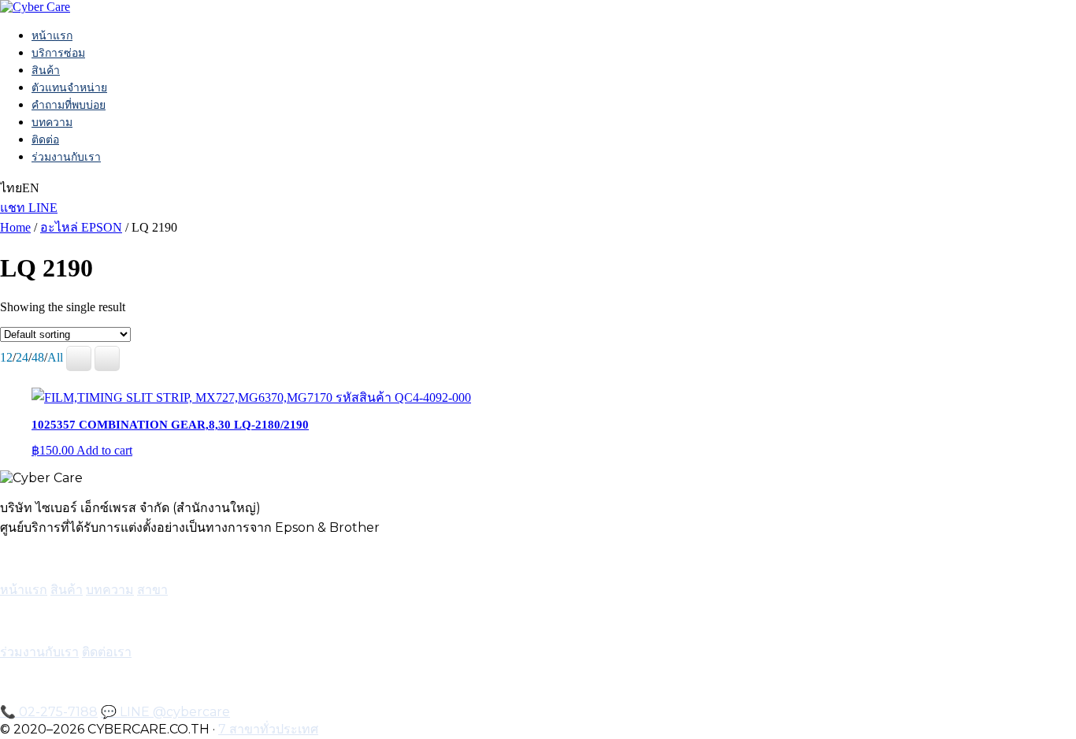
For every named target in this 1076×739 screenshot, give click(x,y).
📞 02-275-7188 (49, 711)
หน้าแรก (52, 35)
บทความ (52, 122)
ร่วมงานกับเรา (66, 157)
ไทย (11, 188)
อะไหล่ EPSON (81, 227)
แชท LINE (29, 207)
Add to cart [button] (104, 450)
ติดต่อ (45, 139)
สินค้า (46, 70)
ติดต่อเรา (107, 651)
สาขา (152, 589)
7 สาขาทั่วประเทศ (268, 729)
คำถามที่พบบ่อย (69, 105)
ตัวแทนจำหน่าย (69, 87)
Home (15, 227)
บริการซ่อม (58, 53)
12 (6, 357)
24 (22, 357)
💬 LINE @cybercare (165, 711)
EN (30, 188)
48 (38, 357)
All (55, 357)
